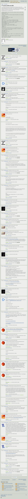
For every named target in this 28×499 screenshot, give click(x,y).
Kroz (6, 109)
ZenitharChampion (8, 346)
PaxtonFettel (7, 433)
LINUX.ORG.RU (5, 1)
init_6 (6, 83)
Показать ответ (7, 58)
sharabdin (7, 78)
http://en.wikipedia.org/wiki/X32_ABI (18, 417)
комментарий (6, 61)
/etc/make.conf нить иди (20, 483)
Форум (11, 2)
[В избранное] (25, 7)
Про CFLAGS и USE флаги (7, 485)
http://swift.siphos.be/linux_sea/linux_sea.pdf (15, 300)
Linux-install (14, 479)
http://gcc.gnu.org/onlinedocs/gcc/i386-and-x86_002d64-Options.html (14, 329)
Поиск (19, 2)
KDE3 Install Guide (11, 299)
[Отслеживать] (25, 9)
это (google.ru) (7, 315)
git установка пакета (20, 488)
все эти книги (13, 70)
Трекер (16, 2)
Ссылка (10, 58)
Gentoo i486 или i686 (8, 5)
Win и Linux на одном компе (5, 45)
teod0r (6, 254)
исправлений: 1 (22, 98)
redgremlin (7, 119)
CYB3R (7, 57)
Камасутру (7, 299)
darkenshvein (7, 358)
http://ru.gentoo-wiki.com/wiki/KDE (14, 281)
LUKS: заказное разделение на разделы (22, 45)
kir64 (6, 234)
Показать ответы (7, 243)
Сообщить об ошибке (3, 495)
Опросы (14, 2)
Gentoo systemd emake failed (8, 486)
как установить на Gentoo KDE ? (8, 483)
